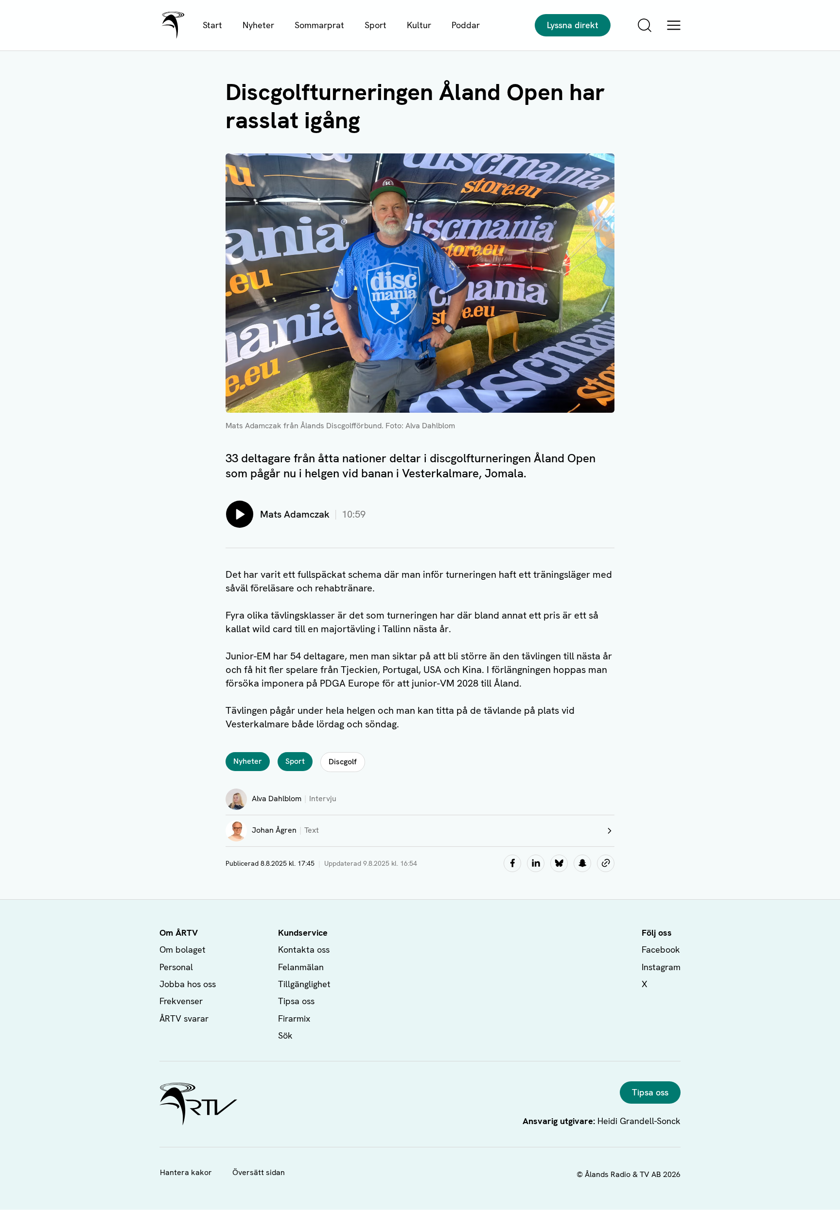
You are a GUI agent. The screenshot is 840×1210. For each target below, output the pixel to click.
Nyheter (258, 25)
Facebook (661, 949)
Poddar (466, 25)
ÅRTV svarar (184, 1018)
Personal (176, 967)
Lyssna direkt (572, 25)
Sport (375, 25)
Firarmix (294, 1018)
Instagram (661, 967)
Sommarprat (319, 25)
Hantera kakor (186, 1172)
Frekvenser (181, 1001)
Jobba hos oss (187, 984)
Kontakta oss (304, 949)
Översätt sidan (258, 1172)
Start (212, 25)
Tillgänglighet (304, 984)
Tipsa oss (296, 1001)
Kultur (419, 25)
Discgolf (343, 761)
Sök (285, 1035)
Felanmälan (301, 967)
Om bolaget (182, 949)
